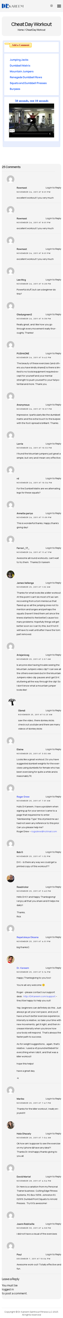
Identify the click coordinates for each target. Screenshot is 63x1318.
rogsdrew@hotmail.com (44, 831)
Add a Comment (20, 45)
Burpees (15, 89)
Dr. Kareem (23, 968)
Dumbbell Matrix (20, 65)
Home (21, 30)
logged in (8, 1289)
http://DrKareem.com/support (39, 996)
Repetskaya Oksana (28, 937)
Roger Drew (23, 796)
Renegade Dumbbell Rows (26, 77)
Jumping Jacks (19, 59)
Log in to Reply (53, 187)
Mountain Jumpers (21, 71)
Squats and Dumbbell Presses (28, 83)
